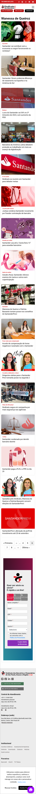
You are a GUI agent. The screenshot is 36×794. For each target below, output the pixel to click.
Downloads (11, 749)
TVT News (17, 762)
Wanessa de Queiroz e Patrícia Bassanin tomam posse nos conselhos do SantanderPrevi (17, 311)
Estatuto (19, 749)
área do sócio (18, 10)
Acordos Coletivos (6, 747)
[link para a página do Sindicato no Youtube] (33, 2)
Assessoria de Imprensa (21, 747)
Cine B (10, 762)
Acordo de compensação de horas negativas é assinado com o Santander (17, 344)
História (26, 749)
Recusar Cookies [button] (10, 788)
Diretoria (3, 749)
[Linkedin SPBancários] (9, 679)
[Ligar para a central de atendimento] (2, 710)
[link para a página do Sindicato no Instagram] (25, 2)
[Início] (10, 7)
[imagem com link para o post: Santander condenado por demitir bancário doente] (18, 424)
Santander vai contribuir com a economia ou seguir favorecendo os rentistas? (16, 48)
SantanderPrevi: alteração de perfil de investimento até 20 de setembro (17, 532)
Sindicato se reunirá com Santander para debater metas (16, 180)
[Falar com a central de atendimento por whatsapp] (6, 710)
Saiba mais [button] (22, 782)
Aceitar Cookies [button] (25, 788)
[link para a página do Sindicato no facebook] (19, 2)
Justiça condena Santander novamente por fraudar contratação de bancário (18, 212)
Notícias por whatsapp (12, 683)
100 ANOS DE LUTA (7, 1)
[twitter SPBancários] (2, 679)
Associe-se (29, 10)
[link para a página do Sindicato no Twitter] (22, 2)
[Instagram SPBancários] (12, 679)
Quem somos (5, 752)
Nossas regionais (7, 722)
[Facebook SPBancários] (6, 679)
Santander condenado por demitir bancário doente (15, 440)
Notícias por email (11, 688)
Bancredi (4, 762)
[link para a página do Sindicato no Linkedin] (29, 2)
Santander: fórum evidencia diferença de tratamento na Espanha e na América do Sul (17, 80)
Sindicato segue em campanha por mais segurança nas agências (16, 408)
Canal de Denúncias (6, 10)
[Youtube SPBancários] (16, 679)
